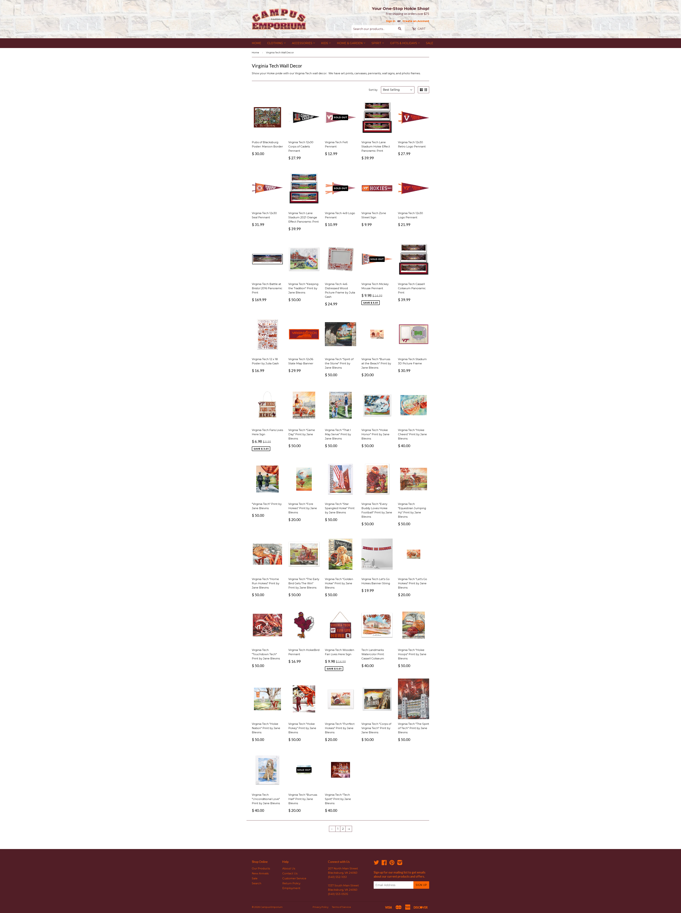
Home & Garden (350, 43)
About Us (288, 868)
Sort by (373, 89)
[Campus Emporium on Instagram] (400, 863)
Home (256, 43)
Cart (421, 28)
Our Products (261, 868)
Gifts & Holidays (404, 43)
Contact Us (289, 873)
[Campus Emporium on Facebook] (384, 863)
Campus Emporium (271, 907)
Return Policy (291, 883)
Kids (325, 43)
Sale (429, 43)
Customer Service (294, 878)
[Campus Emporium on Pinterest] (392, 863)
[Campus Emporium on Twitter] (376, 863)
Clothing (275, 43)
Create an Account (416, 21)
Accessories (302, 43)
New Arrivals (260, 873)
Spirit (377, 43)
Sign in (390, 21)
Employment (291, 888)
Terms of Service (341, 907)
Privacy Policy (320, 907)
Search (256, 883)
